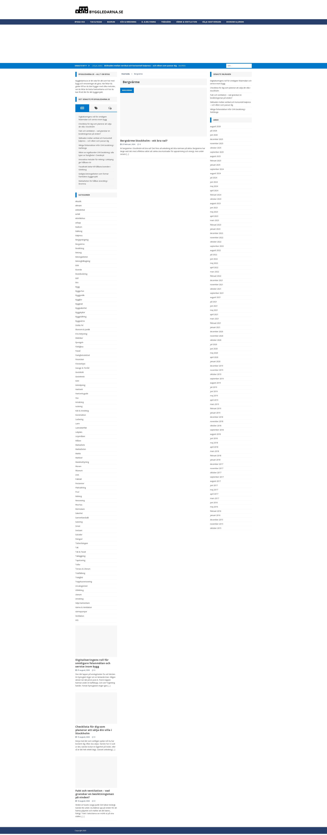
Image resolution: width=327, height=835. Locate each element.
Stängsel (78, 539)
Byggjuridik (79, 295)
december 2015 (216, 519)
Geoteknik (79, 372)
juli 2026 (213, 130)
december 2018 (216, 417)
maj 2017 (214, 489)
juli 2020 (213, 344)
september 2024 (217, 169)
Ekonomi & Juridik (235, 22)
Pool (77, 492)
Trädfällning (80, 573)
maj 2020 (214, 353)
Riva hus (78, 504)
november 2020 (216, 336)
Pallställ (78, 479)
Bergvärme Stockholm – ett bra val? (144, 140)
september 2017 (217, 477)
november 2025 (216, 143)
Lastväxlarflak (81, 428)
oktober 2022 (215, 242)
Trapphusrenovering (83, 581)
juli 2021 (213, 301)
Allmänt (78, 205)
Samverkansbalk (82, 517)
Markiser (79, 457)
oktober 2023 (215, 199)
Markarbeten (80, 449)
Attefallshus (80, 218)
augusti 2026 (215, 126)
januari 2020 (215, 361)
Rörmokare (80, 509)
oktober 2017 (215, 472)
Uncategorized (81, 586)
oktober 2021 (215, 289)
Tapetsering (80, 560)
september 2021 (217, 293)
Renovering (80, 500)
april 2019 (214, 400)
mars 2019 (214, 404)
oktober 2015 (215, 528)
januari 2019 (215, 413)
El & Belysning (149, 22)
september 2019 (217, 378)
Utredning (79, 599)
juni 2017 (214, 485)
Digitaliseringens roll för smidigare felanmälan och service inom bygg (92, 663)
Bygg (77, 287)
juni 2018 (214, 438)
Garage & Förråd (82, 368)
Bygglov (78, 299)
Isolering (78, 406)
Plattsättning (80, 487)
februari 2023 (215, 225)
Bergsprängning (81, 239)
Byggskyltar (80, 312)
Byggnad (79, 304)
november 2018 (216, 421)
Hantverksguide (81, 393)
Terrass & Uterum (82, 569)
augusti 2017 (215, 481)
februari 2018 (215, 455)
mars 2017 (214, 498)
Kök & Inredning (128, 22)
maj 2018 (214, 443)
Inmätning (79, 402)
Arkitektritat (80, 210)
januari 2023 (215, 229)
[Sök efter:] (239, 65)
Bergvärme (80, 244)
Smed (77, 526)
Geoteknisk (80, 376)
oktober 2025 (215, 148)
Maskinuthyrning (82, 462)
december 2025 (216, 139)
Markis (78, 453)
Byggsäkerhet (81, 308)
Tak (76, 547)
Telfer (77, 564)
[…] (127, 154)
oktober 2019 (215, 374)
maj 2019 (214, 395)
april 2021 (214, 314)
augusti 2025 (215, 156)
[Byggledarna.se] (163, 9)
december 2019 (216, 366)
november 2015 (216, 524)
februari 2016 (215, 511)
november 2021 (216, 284)
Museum (79, 470)
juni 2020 (214, 348)
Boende (78, 269)
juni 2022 (214, 259)
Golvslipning (80, 385)
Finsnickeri (79, 359)
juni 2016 (214, 502)
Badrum (111, 22)
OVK (77, 475)
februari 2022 (215, 276)
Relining (78, 496)
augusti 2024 (215, 173)
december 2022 (216, 233)
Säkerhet (79, 513)
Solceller (78, 534)
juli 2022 (213, 254)
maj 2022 (214, 263)
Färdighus (79, 346)
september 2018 (217, 430)
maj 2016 (214, 507)
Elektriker (79, 338)
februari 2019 (215, 408)
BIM (77, 265)
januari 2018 (215, 460)
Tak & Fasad (96, 22)
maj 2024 (214, 186)
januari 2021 (215, 327)
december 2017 (216, 464)
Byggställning (80, 316)
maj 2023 (214, 212)
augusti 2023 (215, 203)
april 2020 (214, 357)
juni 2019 (214, 391)
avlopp (78, 222)
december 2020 (216, 331)
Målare (78, 440)
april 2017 (214, 494)
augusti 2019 (215, 383)
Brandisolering (81, 274)
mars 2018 (214, 451)
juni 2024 (214, 182)
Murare (78, 466)
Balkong (78, 231)
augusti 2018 (215, 434)
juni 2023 (214, 207)
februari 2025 (215, 160)
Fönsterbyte (80, 364)
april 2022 (214, 267)
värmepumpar (81, 611)
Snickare (78, 530)
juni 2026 (214, 135)
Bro (76, 282)
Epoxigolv (79, 342)
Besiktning (79, 248)
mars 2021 (214, 318)
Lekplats (78, 432)
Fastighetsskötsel (82, 355)
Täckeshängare (81, 543)
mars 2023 (214, 220)
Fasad (77, 351)
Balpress (79, 235)
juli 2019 (213, 387)
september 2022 (217, 246)
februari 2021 (215, 323)
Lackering (79, 419)
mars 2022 (214, 271)
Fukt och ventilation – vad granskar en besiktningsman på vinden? (94, 794)
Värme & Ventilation (186, 22)
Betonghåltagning (82, 261)
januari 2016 (215, 515)
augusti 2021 (215, 297)
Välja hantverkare (211, 22)
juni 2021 (214, 306)
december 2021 (216, 280)
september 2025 (217, 152)
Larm (77, 423)
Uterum (78, 594)
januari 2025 (215, 165)
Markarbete (80, 445)
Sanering (79, 522)
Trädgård (166, 22)
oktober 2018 (215, 425)
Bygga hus (80, 22)
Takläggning (80, 556)
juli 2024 (213, 177)
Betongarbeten (81, 257)
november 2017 (216, 468)
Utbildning (79, 590)
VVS (76, 620)
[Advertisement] (163, 44)
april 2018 (214, 447)
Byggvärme (80, 321)
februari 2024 (215, 195)
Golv (77, 381)
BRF (77, 278)
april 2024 (214, 190)
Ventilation (79, 616)
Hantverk (79, 389)
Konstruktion (80, 415)
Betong (78, 252)
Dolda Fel (79, 325)
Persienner (79, 483)
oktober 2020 (215, 340)
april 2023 (214, 216)
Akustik (78, 201)
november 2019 (216, 370)
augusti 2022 (215, 250)
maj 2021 (214, 310)
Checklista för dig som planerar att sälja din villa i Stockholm (93, 730)
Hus (77, 398)
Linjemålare (80, 436)
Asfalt (77, 214)
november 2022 (216, 237)
